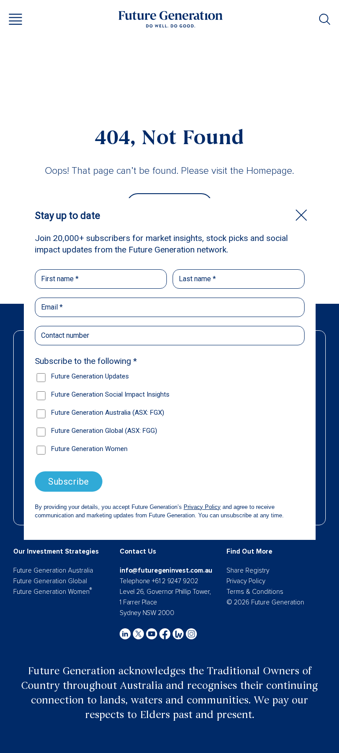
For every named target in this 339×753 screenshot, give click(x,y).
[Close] (301, 215)
